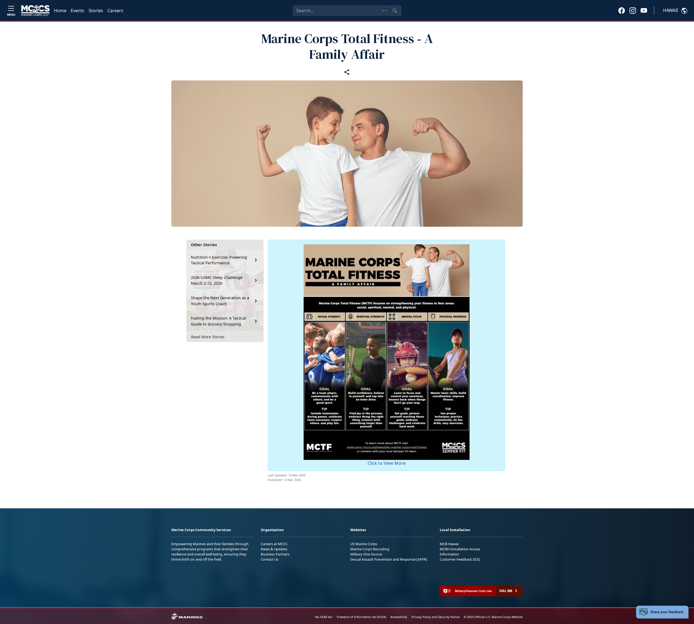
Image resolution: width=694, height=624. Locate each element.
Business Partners (275, 554)
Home (60, 11)
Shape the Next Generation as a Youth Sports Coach (220, 300)
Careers (115, 11)
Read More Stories (207, 336)
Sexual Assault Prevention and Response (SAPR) (388, 559)
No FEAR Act (323, 617)
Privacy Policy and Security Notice (436, 617)
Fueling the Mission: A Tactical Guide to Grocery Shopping (218, 321)
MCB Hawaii (449, 543)
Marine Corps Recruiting (369, 549)
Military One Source (366, 554)
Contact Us (269, 559)
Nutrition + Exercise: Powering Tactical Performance (219, 260)
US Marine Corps (363, 543)
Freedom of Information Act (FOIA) (361, 617)
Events (77, 11)
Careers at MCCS (274, 543)
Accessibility (398, 617)
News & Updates (274, 549)
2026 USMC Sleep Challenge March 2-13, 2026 (216, 280)
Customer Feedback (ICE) (460, 559)
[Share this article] (347, 71)
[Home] (35, 10)
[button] (621, 10)
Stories (96, 11)
